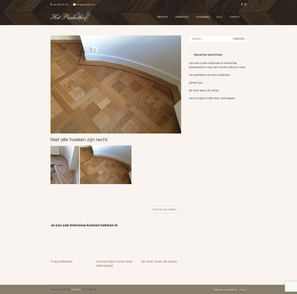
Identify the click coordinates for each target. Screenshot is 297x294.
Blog (219, 16)
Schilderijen (202, 16)
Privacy (243, 289)
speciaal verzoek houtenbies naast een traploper (158, 265)
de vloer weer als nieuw (114, 261)
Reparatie (162, 16)
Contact (235, 16)
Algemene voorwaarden (225, 289)
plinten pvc (196, 82)
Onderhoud (182, 16)
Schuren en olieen (164, 209)
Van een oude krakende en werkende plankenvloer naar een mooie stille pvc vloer (217, 65)
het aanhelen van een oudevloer (209, 75)
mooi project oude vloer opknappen (69, 263)
